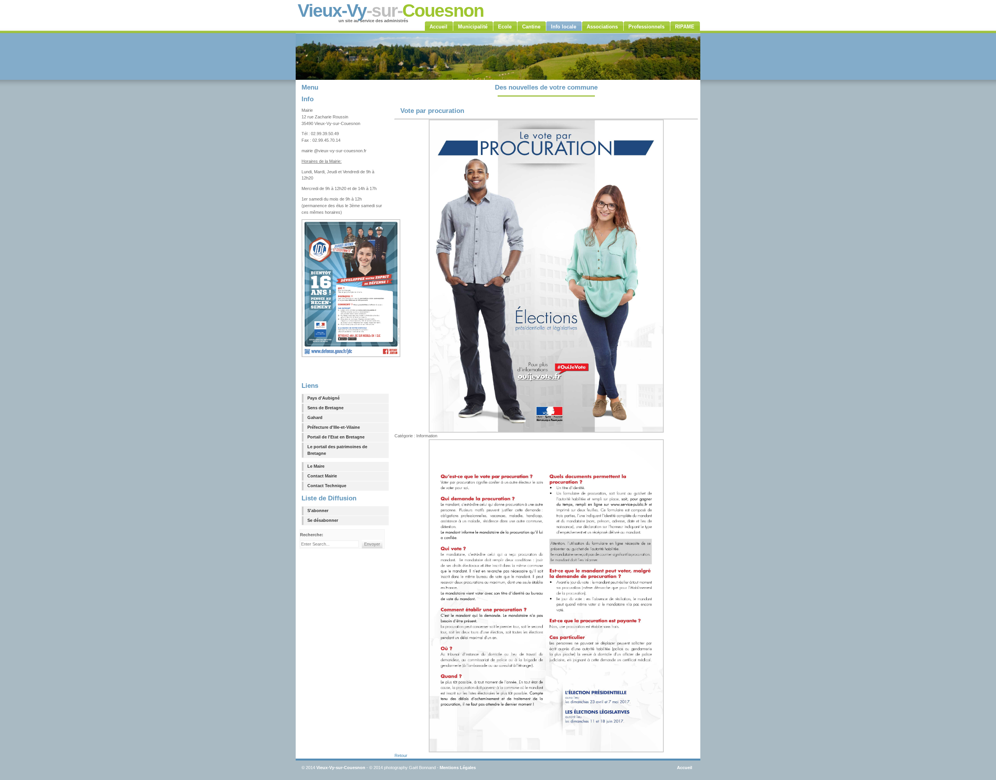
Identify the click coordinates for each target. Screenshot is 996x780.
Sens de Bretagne (325, 407)
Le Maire (315, 466)
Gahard (315, 417)
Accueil (684, 767)
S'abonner (317, 510)
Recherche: (312, 534)
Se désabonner (322, 520)
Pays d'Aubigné (323, 398)
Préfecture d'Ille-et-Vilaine (333, 427)
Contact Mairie (322, 476)
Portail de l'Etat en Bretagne (336, 437)
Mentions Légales (458, 767)
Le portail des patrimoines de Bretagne (337, 450)
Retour (401, 755)
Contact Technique (326, 485)
